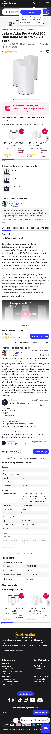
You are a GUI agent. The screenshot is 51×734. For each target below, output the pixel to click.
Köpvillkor (6, 663)
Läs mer (25, 325)
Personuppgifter (8, 676)
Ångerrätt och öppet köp (12, 671)
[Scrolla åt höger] (47, 138)
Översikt (6, 227)
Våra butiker (38, 663)
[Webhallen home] (9, 3)
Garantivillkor (7, 669)
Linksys (30, 579)
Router (25, 30)
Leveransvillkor (8, 666)
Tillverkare (37, 674)
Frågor (30, 227)
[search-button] (46, 11)
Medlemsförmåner (40, 682)
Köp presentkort (39, 679)
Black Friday (7, 684)
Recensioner (18, 227)
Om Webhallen (39, 666)
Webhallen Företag (41, 676)
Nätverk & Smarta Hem (11, 30)
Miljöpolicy (37, 669)
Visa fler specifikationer (25, 553)
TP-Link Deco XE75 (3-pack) (13, 609)
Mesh (32, 30)
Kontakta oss (25, 694)
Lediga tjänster (39, 671)
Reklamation (7, 674)
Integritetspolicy (8, 679)
